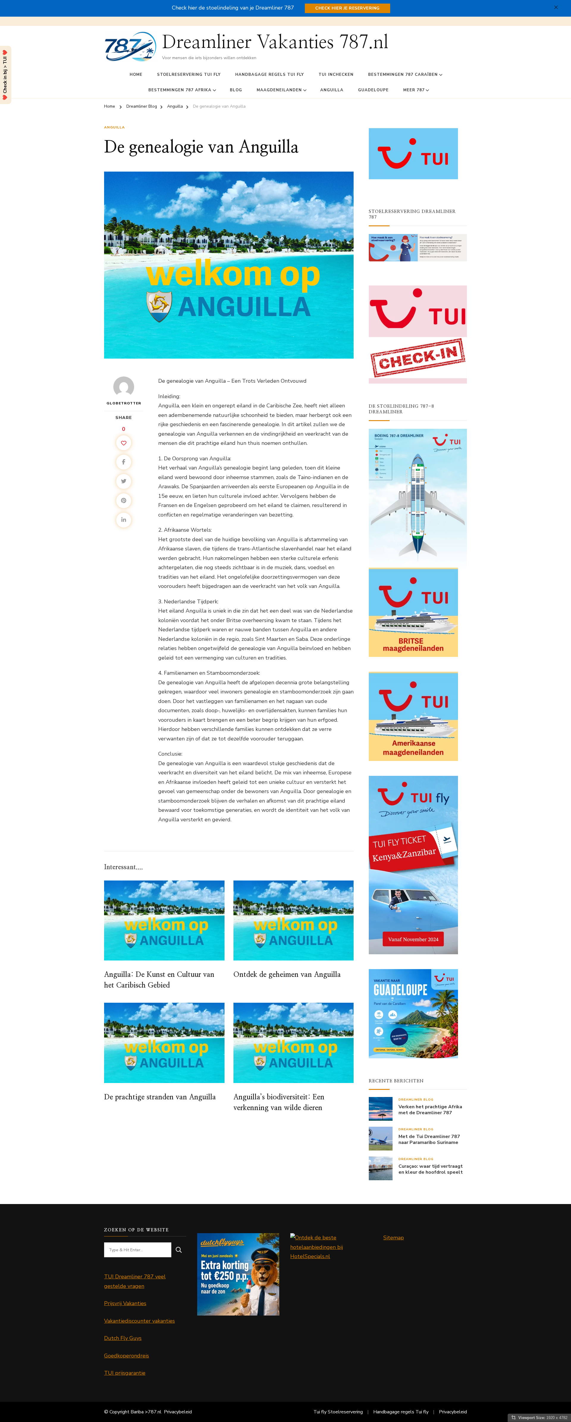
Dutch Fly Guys (123, 1338)
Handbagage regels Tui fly (269, 74)
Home (136, 74)
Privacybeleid (178, 1412)
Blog (236, 90)
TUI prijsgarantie (124, 1373)
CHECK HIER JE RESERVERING (347, 8)
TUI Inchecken (336, 74)
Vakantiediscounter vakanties (139, 1320)
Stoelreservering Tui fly (189, 74)
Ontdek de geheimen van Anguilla (287, 974)
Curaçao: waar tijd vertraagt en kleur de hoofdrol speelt (431, 1169)
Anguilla (331, 90)
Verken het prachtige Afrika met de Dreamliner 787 (430, 1110)
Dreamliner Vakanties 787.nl (275, 43)
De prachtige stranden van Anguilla (160, 1097)
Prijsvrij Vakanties (125, 1303)
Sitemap (393, 1237)
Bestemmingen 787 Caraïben (403, 74)
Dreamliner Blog (416, 1099)
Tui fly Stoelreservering (338, 1412)
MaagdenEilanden (279, 90)
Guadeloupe (373, 90)
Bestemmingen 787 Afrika (179, 90)
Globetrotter (123, 403)
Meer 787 (414, 90)
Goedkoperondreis (126, 1355)
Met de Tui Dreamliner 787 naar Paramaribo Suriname (429, 1140)
